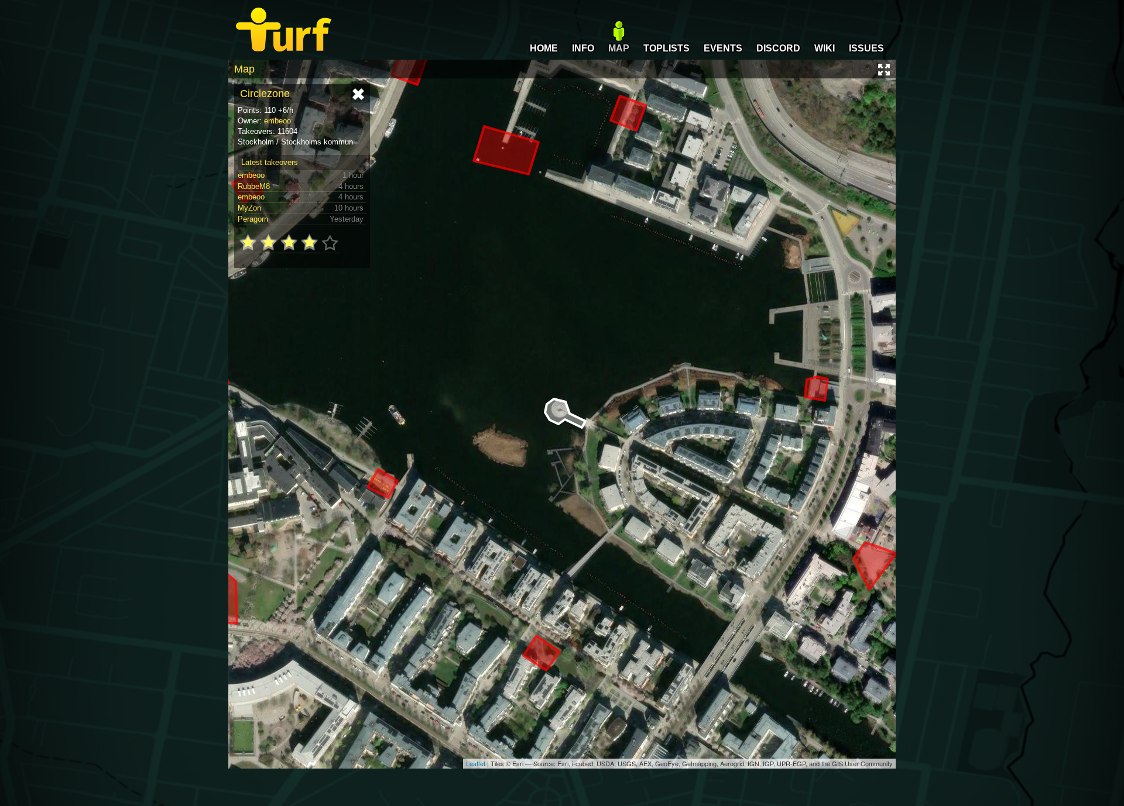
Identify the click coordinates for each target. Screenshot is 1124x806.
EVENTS (723, 48)
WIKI (824, 48)
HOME (544, 48)
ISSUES (866, 48)
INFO (583, 48)
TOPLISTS (666, 48)
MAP (618, 48)
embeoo (277, 120)
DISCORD (778, 48)
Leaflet (475, 763)
